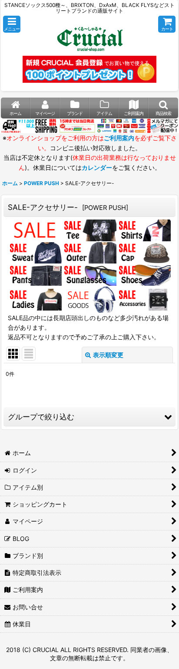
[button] (11, 24)
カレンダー (97, 167)
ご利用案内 (119, 138)
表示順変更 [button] (108, 354)
